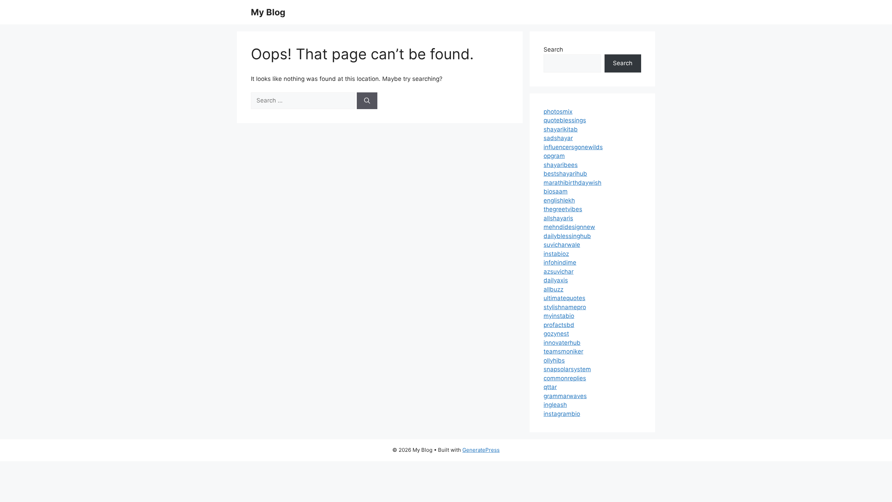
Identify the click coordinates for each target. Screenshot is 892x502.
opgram (554, 155)
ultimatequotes (564, 298)
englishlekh (559, 200)
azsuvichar (559, 271)
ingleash (555, 404)
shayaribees (561, 164)
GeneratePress (481, 450)
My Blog (268, 12)
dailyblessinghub (567, 236)
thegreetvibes (563, 209)
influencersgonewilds (573, 147)
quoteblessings (565, 120)
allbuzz (553, 289)
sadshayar (558, 138)
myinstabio (559, 315)
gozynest (556, 333)
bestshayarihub (565, 173)
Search (553, 49)
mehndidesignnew (569, 226)
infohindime (560, 262)
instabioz (556, 253)
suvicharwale (562, 244)
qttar (550, 386)
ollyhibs (554, 360)
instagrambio (562, 413)
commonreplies (565, 378)
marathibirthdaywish (572, 182)
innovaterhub (562, 342)
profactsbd (559, 324)
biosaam (556, 191)
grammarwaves (565, 396)
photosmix (558, 111)
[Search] (367, 100)
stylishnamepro (565, 307)
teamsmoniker (563, 351)
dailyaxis (556, 280)
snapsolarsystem (567, 369)
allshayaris (558, 218)
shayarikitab (561, 129)
